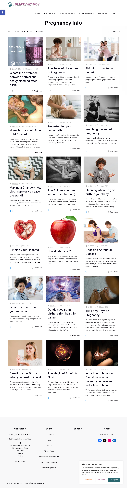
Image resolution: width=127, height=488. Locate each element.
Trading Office (20, 461)
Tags (30, 32)
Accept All (114, 480)
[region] (101, 472)
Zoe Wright (16, 69)
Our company (49, 434)
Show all (117, 32)
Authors (40, 32)
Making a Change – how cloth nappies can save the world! (25, 191)
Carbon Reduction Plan (49, 462)
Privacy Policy (49, 451)
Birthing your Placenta (24, 250)
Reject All (101, 480)
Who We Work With (107, 434)
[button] (2, 12)
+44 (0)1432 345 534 (20, 434)
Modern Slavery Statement (49, 457)
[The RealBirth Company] (24, 4)
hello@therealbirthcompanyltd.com (20, 439)
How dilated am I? (59, 251)
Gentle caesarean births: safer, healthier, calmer (62, 313)
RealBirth (53, 64)
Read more (38, 91)
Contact (49, 446)
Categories (20, 32)
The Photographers (49, 468)
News (49, 440)
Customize (88, 480)
